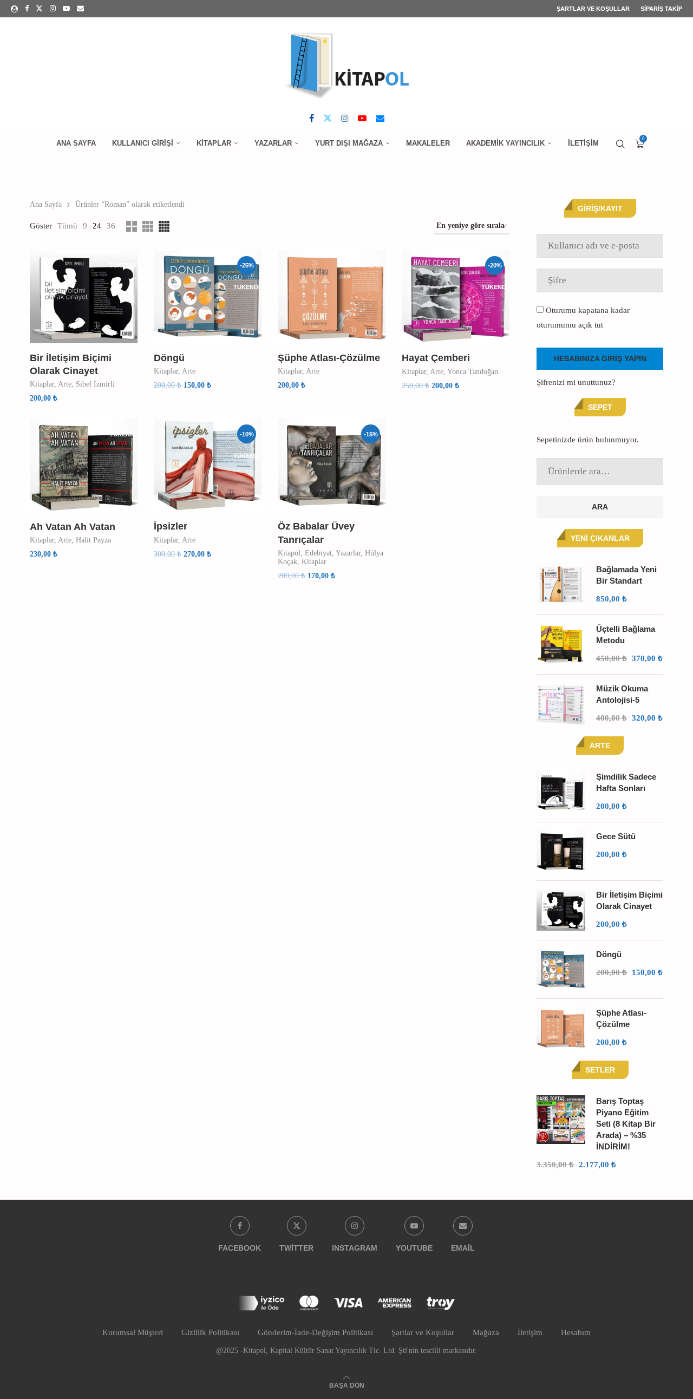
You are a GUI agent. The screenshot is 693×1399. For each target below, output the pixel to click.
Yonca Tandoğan (472, 372)
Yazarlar (273, 143)
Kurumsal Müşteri (132, 1332)
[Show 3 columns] (147, 226)
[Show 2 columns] (131, 226)
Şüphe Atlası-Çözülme (329, 357)
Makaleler (428, 143)
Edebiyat (318, 553)
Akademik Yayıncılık (505, 143)
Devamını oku (62, 408)
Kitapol (289, 553)
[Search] (620, 144)
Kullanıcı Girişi (142, 143)
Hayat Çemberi (436, 357)
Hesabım (576, 1332)
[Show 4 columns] (164, 226)
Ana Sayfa (76, 143)
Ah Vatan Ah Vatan (72, 526)
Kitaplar (214, 143)
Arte (64, 384)
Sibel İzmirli (95, 384)
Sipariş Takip (661, 8)
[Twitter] (39, 8)
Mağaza (486, 1332)
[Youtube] (66, 8)
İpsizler (170, 526)
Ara (600, 506)
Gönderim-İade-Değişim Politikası (315, 1332)
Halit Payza (93, 540)
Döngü (169, 357)
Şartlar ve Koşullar (593, 8)
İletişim (583, 143)
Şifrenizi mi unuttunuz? (576, 382)
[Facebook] (27, 8)
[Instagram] (53, 8)
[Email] (80, 8)
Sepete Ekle (306, 586)
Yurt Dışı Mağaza (349, 143)
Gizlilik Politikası (210, 1332)
